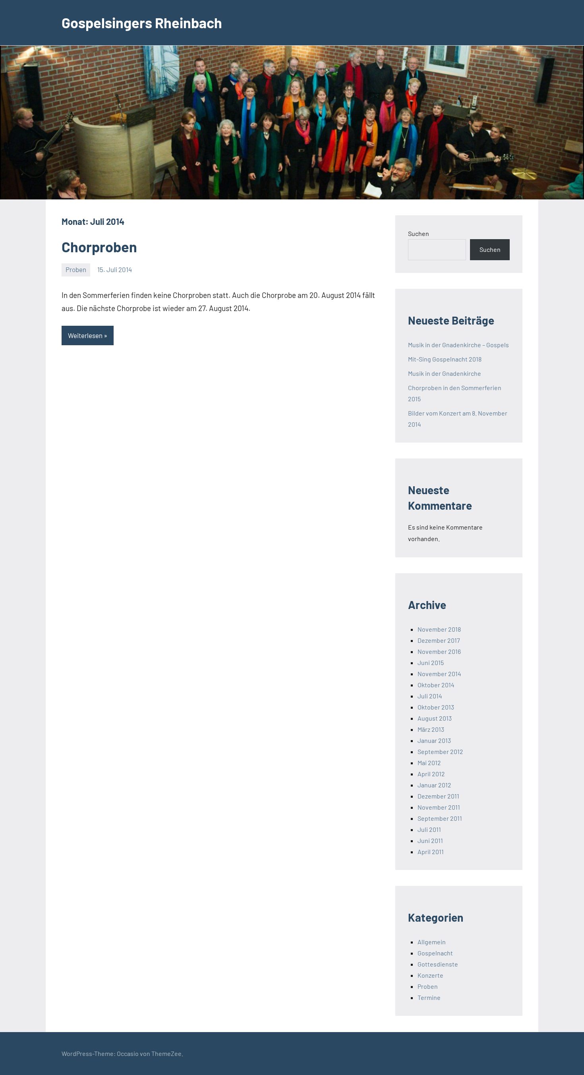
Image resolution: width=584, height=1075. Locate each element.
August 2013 (435, 718)
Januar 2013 (434, 740)
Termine (429, 997)
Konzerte (430, 975)
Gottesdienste (438, 964)
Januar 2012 (434, 785)
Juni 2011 (430, 840)
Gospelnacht (435, 953)
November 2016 (439, 651)
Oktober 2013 (436, 707)
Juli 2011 (429, 829)
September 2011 (440, 818)
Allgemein (432, 941)
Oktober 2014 (436, 684)
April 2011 (431, 851)
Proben (76, 269)
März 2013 (431, 729)
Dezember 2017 (439, 640)
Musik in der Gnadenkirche (444, 373)
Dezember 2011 (438, 796)
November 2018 (439, 629)
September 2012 (440, 751)
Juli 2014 (430, 696)
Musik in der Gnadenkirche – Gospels (458, 344)
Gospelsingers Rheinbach (142, 22)
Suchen (418, 233)
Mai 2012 (429, 762)
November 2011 (439, 807)
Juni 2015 (431, 662)
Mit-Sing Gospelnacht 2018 (445, 359)
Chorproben (99, 246)
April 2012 (431, 773)
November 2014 (439, 673)
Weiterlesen (85, 335)
